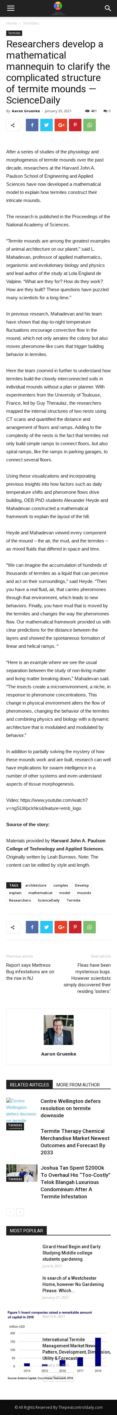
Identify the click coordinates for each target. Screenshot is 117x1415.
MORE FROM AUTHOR (78, 1084)
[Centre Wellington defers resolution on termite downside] (21, 1114)
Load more (56, 1376)
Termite (73, 900)
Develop (82, 885)
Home (11, 23)
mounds (84, 892)
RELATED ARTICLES (29, 1084)
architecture (35, 885)
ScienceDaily (49, 900)
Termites (31, 23)
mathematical (40, 892)
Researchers (20, 900)
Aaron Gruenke (26, 110)
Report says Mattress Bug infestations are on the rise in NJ (30, 971)
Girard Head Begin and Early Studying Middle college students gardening (71, 1253)
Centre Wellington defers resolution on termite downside (71, 1108)
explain (15, 892)
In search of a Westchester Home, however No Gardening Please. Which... (73, 1284)
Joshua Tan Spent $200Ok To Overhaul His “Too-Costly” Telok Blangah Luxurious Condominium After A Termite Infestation (75, 1182)
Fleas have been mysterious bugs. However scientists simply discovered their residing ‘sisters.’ (87, 978)
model (64, 892)
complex (60, 885)
